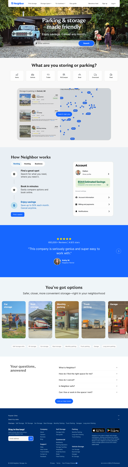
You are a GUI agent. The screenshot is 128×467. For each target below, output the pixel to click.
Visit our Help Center (64, 401)
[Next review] (118, 251)
